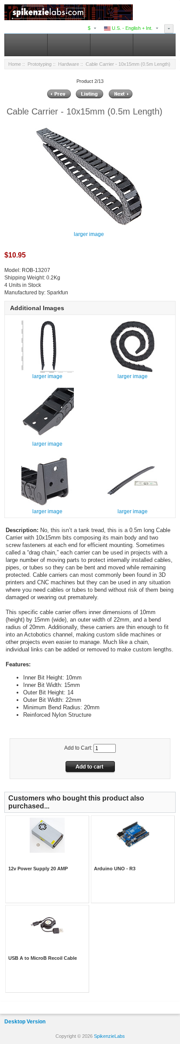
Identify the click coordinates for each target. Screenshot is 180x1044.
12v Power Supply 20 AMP (38, 868)
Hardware (68, 64)
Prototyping (40, 64)
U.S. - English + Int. (131, 28)
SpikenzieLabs (109, 1036)
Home (14, 64)
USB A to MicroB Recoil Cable (42, 958)
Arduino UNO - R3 (114, 868)
